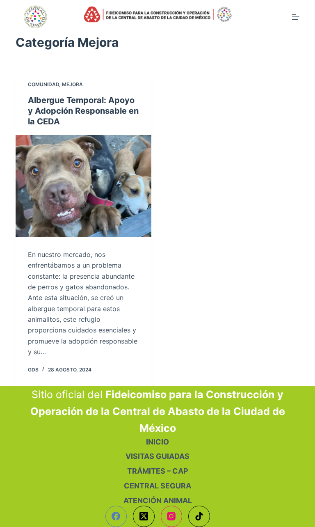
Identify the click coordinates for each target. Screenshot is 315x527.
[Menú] (295, 17)
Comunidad (43, 84)
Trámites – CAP (157, 471)
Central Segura (157, 485)
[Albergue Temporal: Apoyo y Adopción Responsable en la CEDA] (83, 186)
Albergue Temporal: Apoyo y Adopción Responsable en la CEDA (83, 110)
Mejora (72, 84)
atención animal (157, 500)
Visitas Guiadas (157, 456)
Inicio (157, 442)
